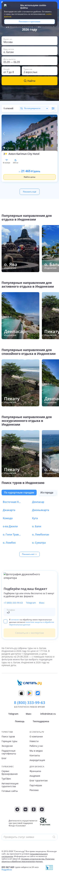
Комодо (8, 518)
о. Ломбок (9, 542)
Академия (35, 775)
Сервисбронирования (10, 772)
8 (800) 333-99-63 (29, 702)
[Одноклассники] (34, 809)
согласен (15, 619)
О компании (36, 736)
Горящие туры (9, 741)
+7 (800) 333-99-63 (13, 603)
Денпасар (38, 501)
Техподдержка (41, 721)
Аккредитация (37, 760)
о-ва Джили (10, 526)
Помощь (19, 721)
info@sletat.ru (48, 713)
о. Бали (36, 526)
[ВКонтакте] (25, 809)
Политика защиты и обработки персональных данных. (28, 860)
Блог (4, 758)
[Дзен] (42, 809)
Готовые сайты (10, 791)
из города (46, 492)
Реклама (34, 790)
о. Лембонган (40, 534)
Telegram (31, 603)
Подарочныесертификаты (9, 752)
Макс (42, 603)
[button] (29, 41)
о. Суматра (39, 542)
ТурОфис (6, 778)
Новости (34, 741)
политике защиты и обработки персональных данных (31, 623)
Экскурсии (7, 746)
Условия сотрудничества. (33, 858)
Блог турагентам (39, 780)
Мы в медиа (36, 750)
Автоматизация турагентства (10, 785)
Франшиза (35, 771)
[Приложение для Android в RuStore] (38, 693)
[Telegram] (17, 809)
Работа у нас (36, 746)
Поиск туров (8, 736)
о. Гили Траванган (12, 534)
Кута (35, 518)
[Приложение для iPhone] (21, 693)
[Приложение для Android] (29, 693)
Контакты (35, 755)
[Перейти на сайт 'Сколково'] (45, 823)
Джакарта (9, 510)
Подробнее (7, 869)
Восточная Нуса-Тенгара (12, 501)
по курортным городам (19, 492)
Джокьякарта (40, 510)
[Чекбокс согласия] (5, 621)
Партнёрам (36, 785)
